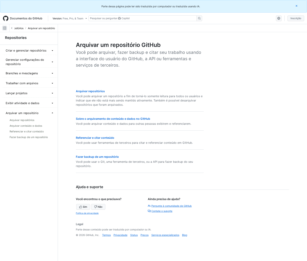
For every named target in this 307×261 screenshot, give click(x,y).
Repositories (16, 38)
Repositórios (16, 28)
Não (100, 206)
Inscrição (295, 18)
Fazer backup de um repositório (97, 156)
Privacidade (120, 234)
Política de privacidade (87, 213)
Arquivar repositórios (90, 91)
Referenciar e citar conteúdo (95, 137)
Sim (85, 206)
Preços (145, 234)
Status (134, 234)
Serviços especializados (165, 234)
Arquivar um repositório (41, 28)
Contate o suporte (161, 210)
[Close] (297, 6)
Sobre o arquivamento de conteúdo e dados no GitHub (113, 118)
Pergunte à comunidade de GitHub (171, 205)
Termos (106, 234)
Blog (184, 234)
